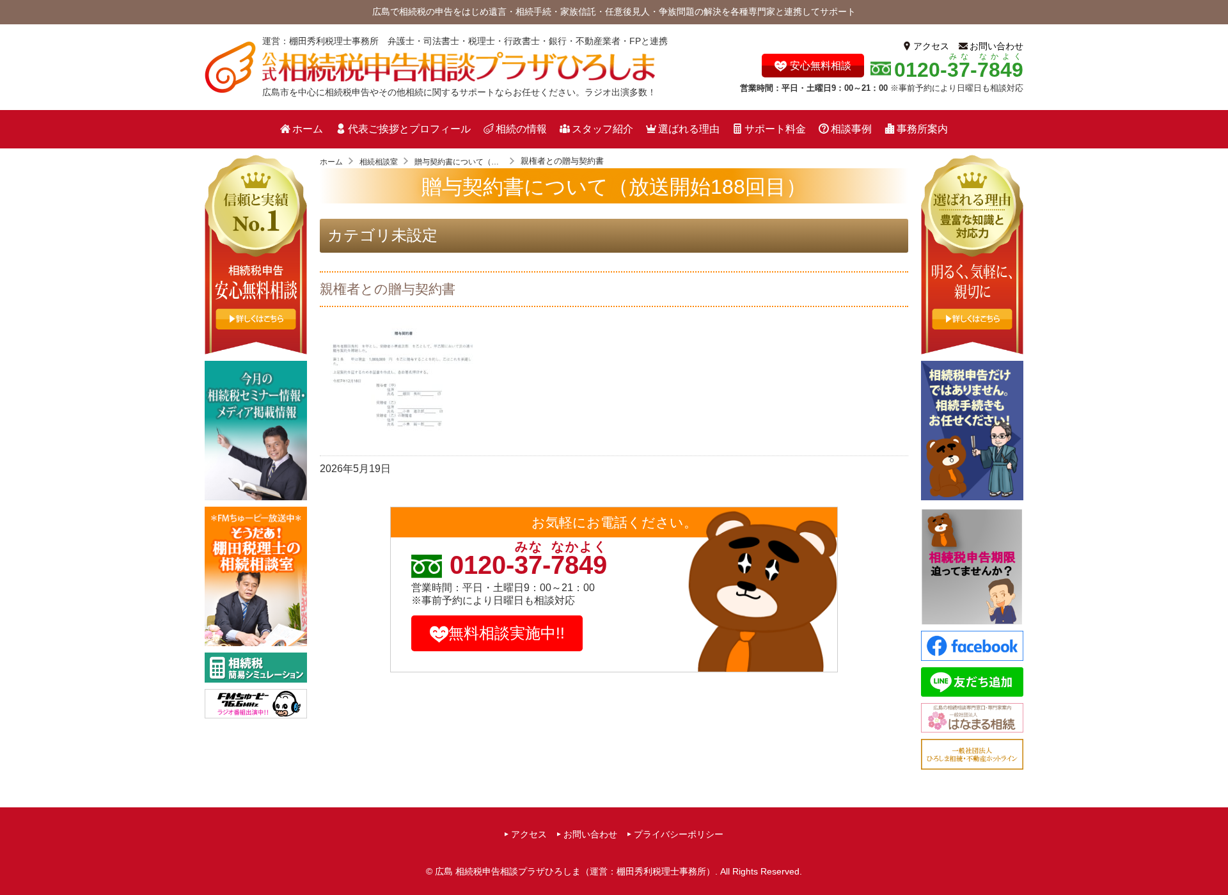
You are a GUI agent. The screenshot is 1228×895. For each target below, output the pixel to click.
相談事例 (851, 128)
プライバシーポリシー (678, 834)
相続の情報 (521, 128)
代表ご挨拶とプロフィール (409, 128)
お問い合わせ (996, 46)
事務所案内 (922, 128)
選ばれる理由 (689, 128)
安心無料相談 (820, 65)
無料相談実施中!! (506, 633)
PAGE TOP (1214, 860)
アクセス (931, 46)
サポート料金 (775, 128)
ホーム (307, 128)
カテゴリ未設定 (382, 235)
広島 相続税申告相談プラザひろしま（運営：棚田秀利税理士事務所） (575, 871)
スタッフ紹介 (602, 128)
